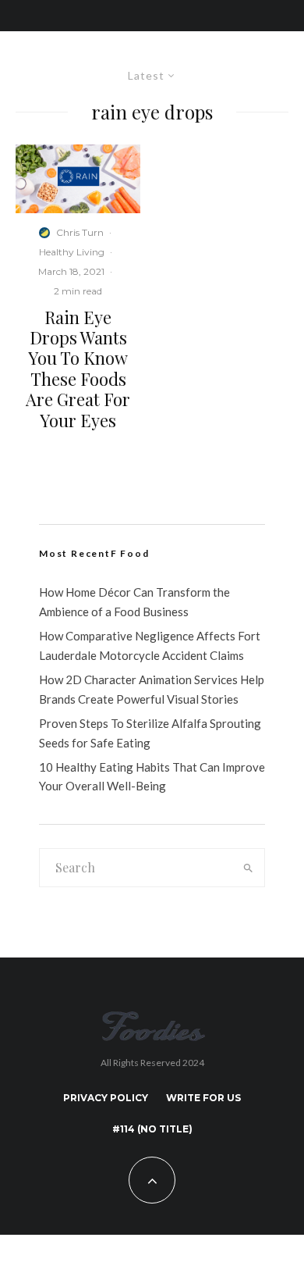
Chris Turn (80, 232)
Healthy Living (71, 252)
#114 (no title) (152, 1129)
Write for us (203, 1098)
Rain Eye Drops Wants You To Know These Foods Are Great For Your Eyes (78, 368)
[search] (248, 867)
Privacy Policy (105, 1098)
